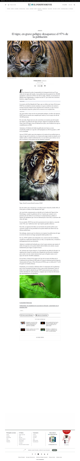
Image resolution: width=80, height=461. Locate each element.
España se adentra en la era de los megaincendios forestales (32, 329)
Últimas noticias (8, 0)
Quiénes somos (35, 440)
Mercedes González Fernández (24, 444)
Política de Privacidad (21, 457)
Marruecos (62, 0)
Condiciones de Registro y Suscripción (42, 457)
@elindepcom (44, 80)
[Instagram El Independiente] (41, 454)
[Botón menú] (5, 4)
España (12, 8)
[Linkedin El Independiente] (44, 454)
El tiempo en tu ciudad (13, 4)
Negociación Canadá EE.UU (36, 0)
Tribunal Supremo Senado (19, 0)
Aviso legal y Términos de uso (30, 457)
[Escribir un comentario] (45, 86)
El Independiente (37, 80)
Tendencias (44, 8)
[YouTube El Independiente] (38, 454)
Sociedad (32, 8)
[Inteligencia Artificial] (52, 442)
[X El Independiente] (32, 454)
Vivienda (72, 0)
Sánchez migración (26, 0)
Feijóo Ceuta (13, 0)
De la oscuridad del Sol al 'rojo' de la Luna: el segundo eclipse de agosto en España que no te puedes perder (52, 324)
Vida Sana (55, 8)
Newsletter (35, 437)
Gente (35, 8)
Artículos (40, 10)
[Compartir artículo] (35, 86)
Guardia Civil (21, 441)
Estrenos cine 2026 (68, 0)
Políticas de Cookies (52, 457)
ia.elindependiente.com (52, 444)
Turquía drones (43, 0)
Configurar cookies (59, 457)
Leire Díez (20, 443)
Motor (58, 8)
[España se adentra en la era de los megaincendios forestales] (23, 330)
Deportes (39, 8)
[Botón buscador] (74, 4)
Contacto (34, 434)
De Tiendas (71, 8)
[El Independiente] (40, 5)
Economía (17, 8)
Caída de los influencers (49, 0)
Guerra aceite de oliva (57, 0)
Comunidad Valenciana (26, 302)
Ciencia (27, 8)
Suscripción (35, 436)
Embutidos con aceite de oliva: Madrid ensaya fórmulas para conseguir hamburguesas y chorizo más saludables (31, 324)
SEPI (20, 436)
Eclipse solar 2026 (22, 434)
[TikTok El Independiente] (47, 454)
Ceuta (31, 0)
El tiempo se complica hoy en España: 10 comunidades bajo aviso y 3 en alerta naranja (51, 330)
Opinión (8, 8)
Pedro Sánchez (21, 440)
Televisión (50, 8)
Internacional (22, 8)
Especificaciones (35, 441)
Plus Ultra (20, 437)
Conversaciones (64, 8)
